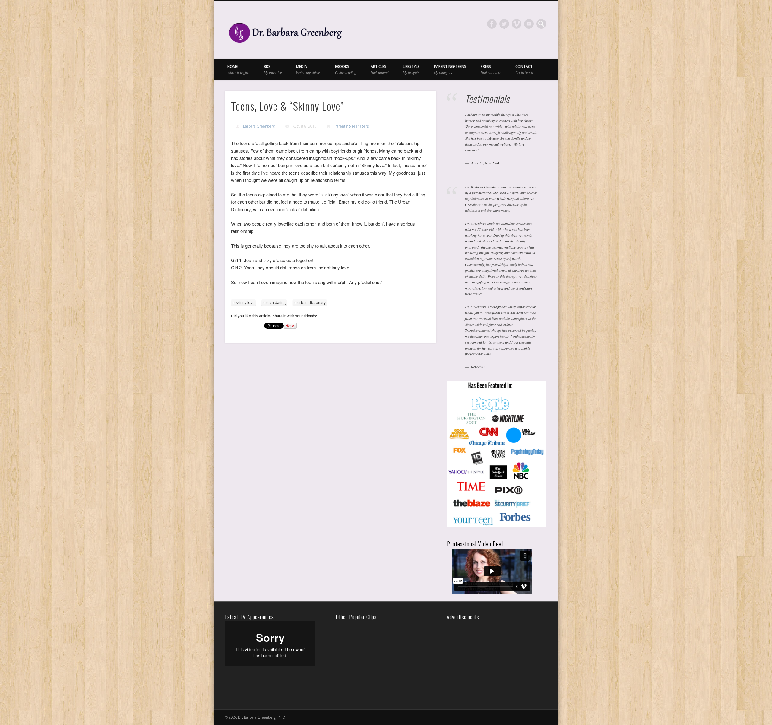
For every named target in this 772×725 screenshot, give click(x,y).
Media (308, 69)
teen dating (276, 302)
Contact (524, 69)
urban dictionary (311, 302)
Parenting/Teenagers (351, 126)
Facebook (492, 24)
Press (491, 69)
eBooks (345, 69)
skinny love (245, 302)
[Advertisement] (490, 659)
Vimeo (516, 24)
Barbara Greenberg (259, 126)
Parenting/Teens (450, 69)
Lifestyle (411, 69)
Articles (379, 69)
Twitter (504, 24)
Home (238, 69)
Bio (273, 69)
